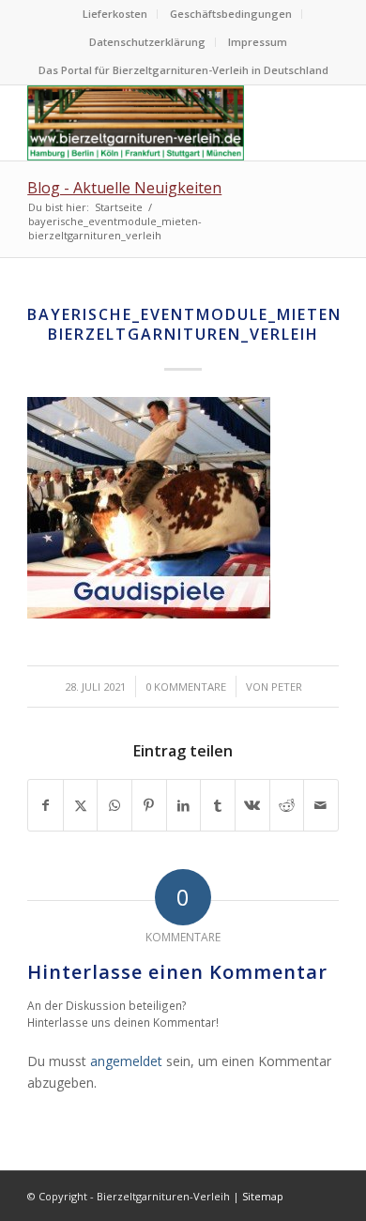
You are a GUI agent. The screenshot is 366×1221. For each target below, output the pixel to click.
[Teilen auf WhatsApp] (114, 805)
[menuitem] (115, 14)
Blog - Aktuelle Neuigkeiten (124, 187)
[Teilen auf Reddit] (287, 805)
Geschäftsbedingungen (231, 14)
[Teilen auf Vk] (252, 805)
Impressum (257, 42)
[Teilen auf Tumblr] (218, 805)
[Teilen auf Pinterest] (149, 805)
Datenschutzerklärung (147, 42)
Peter (286, 686)
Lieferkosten (115, 14)
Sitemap (262, 1196)
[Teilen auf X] (81, 805)
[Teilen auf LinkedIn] (184, 805)
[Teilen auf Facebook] (45, 805)
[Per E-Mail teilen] (321, 805)
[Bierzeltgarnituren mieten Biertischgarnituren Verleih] (151, 122)
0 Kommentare (185, 686)
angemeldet (126, 1061)
